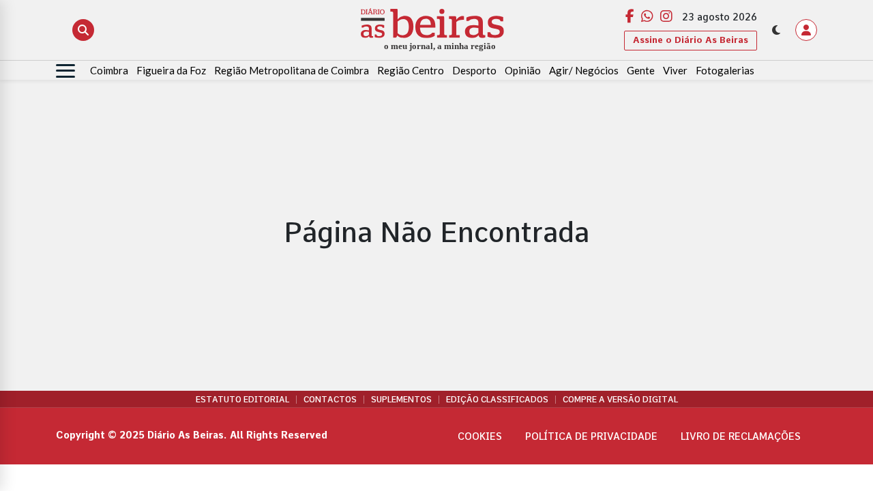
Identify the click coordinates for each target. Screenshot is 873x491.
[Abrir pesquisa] (83, 30)
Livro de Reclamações (741, 436)
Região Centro (410, 70)
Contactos (330, 400)
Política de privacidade (591, 436)
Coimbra (109, 70)
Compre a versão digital (620, 400)
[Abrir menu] (65, 71)
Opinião (523, 70)
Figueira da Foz (171, 70)
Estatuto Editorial (242, 400)
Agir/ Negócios (584, 70)
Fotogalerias (725, 70)
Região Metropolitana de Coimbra (291, 70)
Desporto (474, 70)
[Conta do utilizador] (806, 30)
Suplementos (401, 400)
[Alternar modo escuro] (776, 30)
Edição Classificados (497, 400)
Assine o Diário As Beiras (690, 40)
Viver (675, 70)
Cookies (480, 436)
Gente (641, 70)
